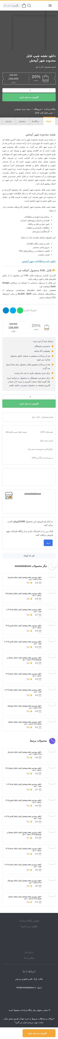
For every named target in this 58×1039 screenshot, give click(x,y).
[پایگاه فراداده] (42, 5)
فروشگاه (37, 109)
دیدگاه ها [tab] (35, 121)
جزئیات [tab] (49, 121)
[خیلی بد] (10, 417)
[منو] (50, 5)
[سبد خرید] (24, 6)
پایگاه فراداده (50, 109)
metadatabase (32, 493)
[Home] (29, 939)
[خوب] (17, 417)
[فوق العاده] (20, 417)
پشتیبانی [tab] (22, 121)
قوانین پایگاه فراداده (29, 920)
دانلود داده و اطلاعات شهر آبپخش (39, 261)
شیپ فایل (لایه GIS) (44, 113)
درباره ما (29, 952)
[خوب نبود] (12, 417)
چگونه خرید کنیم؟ (29, 926)
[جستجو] (29, 6)
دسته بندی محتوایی (22, 109)
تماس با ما (29, 958)
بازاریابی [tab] (8, 121)
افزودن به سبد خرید (29, 97)
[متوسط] (15, 417)
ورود (48, 543)
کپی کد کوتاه (29, 555)
